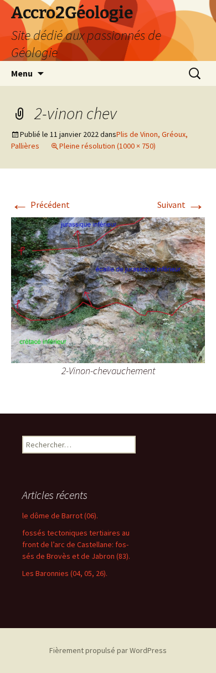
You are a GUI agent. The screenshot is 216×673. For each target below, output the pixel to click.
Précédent (40, 204)
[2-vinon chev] (108, 288)
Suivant (181, 204)
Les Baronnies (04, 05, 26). (64, 573)
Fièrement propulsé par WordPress (108, 650)
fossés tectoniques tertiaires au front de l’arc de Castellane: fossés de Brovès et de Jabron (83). (76, 544)
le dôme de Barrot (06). (60, 516)
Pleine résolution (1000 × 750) (107, 146)
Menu (22, 73)
